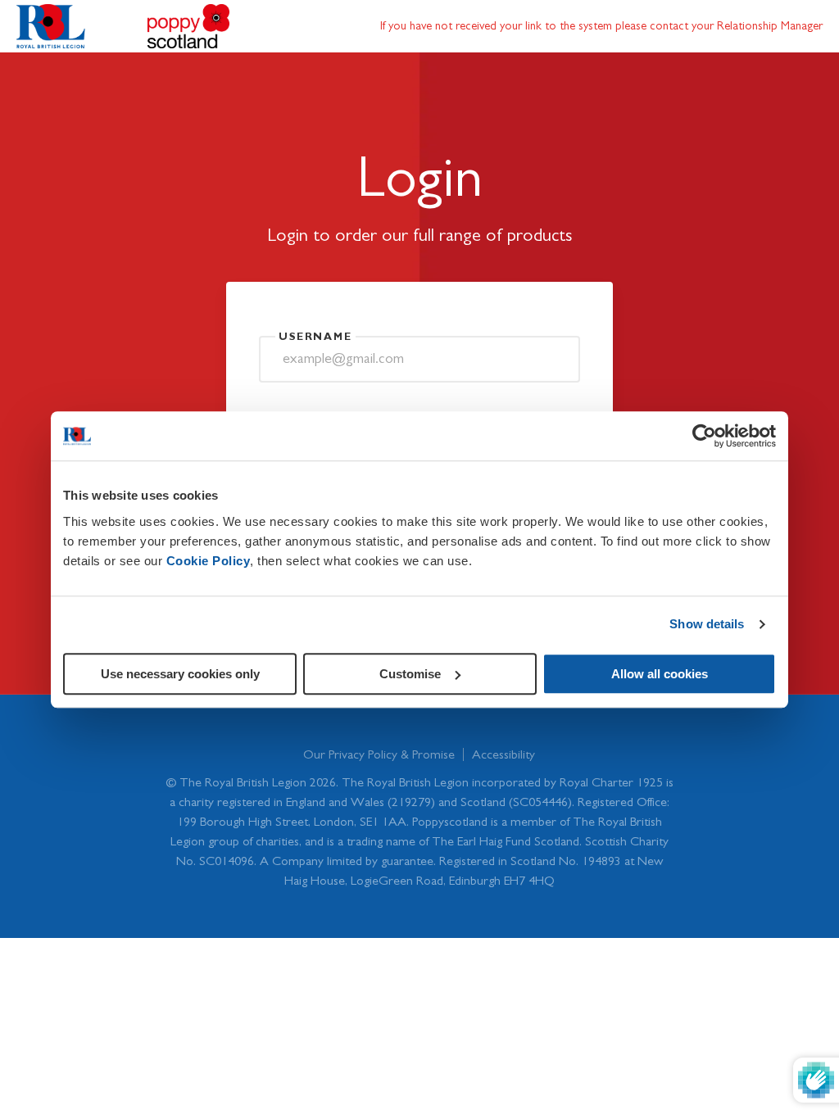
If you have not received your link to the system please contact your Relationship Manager (601, 26)
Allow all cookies (659, 674)
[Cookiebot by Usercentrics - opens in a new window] (704, 436)
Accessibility (503, 754)
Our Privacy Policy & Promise (379, 754)
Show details (706, 624)
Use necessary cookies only (180, 674)
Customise (410, 674)
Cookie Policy (208, 561)
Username (315, 337)
